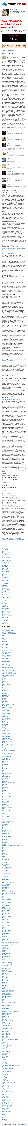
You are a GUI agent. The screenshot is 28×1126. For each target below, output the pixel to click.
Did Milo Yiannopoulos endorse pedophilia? (16, 187)
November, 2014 (6, 594)
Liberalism (4, 904)
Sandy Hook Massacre (7, 1027)
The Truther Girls (6, 1070)
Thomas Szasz (6, 1073)
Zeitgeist (4, 1119)
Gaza (3, 813)
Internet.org (5, 847)
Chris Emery (5, 729)
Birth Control (5, 696)
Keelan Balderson (6, 884)
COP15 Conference (7, 744)
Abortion (4, 635)
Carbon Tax (5, 712)
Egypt (3, 775)
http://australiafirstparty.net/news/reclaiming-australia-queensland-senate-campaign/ (13, 252)
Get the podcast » (20, 12)
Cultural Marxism (6, 756)
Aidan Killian (5, 644)
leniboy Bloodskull (11, 143)
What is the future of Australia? (15, 497)
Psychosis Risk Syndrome (8, 1002)
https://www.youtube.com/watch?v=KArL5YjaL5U (12, 399)
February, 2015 (6, 589)
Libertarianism (5, 905)
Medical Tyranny (6, 922)
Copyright (4, 746)
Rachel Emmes (6, 1005)
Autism (4, 676)
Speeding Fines (6, 1047)
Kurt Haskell (5, 895)
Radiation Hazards (6, 1008)
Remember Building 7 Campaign (10, 1011)
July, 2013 (4, 619)
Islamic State (5, 855)
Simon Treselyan (6, 1037)
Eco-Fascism (5, 772)
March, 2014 (5, 606)
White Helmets (5, 1108)
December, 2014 (6, 593)
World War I (5, 1114)
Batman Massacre (6, 684)
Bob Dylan (4, 703)
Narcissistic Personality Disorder (10, 942)
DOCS (3, 767)
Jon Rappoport (6, 873)
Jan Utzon (4, 862)
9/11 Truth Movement (7, 632)
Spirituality (4, 1048)
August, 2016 (5, 562)
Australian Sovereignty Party (9, 673)
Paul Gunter (5, 973)
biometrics (4, 693)
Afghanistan (5, 641)
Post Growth (5, 997)
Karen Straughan (6, 881)
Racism (4, 1007)
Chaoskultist (10, 132)
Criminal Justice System (8, 753)
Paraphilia (4, 970)
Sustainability (5, 1054)
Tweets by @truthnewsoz (8, 50)
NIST (3, 951)
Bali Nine (4, 681)
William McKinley (6, 1111)
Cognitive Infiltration (7, 741)
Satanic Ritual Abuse (7, 1028)
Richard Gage (5, 1014)
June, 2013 (5, 620)
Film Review (5, 792)
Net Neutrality (5, 947)
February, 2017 (6, 553)
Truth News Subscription (8, 1087)
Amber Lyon (5, 653)
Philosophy (5, 988)
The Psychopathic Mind (8, 1068)
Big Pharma (5, 689)
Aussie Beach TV (6, 666)
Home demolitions (6, 836)
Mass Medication (6, 916)
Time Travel (5, 1074)
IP (2, 848)
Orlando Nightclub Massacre (9, 967)
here (24, 31)
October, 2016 (5, 559)
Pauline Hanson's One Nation (9, 974)
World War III (5, 1116)
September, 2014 (6, 597)
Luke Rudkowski (6, 910)
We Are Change (6, 1103)
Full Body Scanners (7, 807)
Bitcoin (4, 698)
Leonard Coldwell (6, 902)
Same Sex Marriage (7, 1025)
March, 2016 (5, 569)
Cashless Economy (7, 713)
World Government (7, 1113)
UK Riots (4, 1090)
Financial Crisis (6, 793)
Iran (3, 850)
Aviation (4, 678)
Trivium (4, 1084)
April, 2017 (5, 550)
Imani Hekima (5, 842)
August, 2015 (5, 580)
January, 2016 (5, 573)
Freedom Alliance (6, 805)
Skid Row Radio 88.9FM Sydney (10, 1039)
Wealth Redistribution (7, 1105)
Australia (4, 669)
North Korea (5, 954)
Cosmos (4, 747)
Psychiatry (4, 999)
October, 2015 (5, 577)
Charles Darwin (6, 719)
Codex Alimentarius (7, 739)
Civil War (4, 735)
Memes (4, 924)
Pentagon (4, 979)
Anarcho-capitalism (7, 655)
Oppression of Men (7, 965)
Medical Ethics (5, 921)
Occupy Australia (6, 961)
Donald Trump (5, 769)
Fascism (4, 789)
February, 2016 (6, 571)
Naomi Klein (5, 939)
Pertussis (4, 982)
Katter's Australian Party (8, 882)
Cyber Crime (5, 758)
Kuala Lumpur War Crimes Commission (12, 891)
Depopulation (5, 764)
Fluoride (4, 799)
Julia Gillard (5, 876)
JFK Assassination (6, 867)
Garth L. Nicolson (6, 810)
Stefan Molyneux (6, 1051)
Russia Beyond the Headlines (9, 1021)
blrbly (8, 152)
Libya (3, 907)
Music (3, 935)
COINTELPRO (5, 742)
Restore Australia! (12, 297)
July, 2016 (4, 563)
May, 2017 (4, 548)
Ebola (3, 770)
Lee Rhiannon (5, 898)
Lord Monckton (6, 908)
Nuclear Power (6, 958)
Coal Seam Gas (6, 738)
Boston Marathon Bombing (8, 704)
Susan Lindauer (6, 1053)
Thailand (4, 1064)
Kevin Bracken (5, 885)
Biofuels (4, 692)
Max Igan (4, 918)
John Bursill (5, 870)
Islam (3, 853)
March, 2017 (5, 551)
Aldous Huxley (5, 647)
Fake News (5, 785)
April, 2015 (5, 586)
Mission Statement (6, 933)
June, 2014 (5, 602)
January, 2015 (5, 591)
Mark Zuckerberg (6, 915)
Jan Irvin (4, 861)
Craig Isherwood (6, 749)
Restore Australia (6, 1013)
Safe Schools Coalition (7, 1024)
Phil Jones (4, 985)
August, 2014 (5, 599)
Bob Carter (5, 701)
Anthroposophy (6, 661)
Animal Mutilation (6, 656)
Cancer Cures (5, 710)
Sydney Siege (5, 1056)
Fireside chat (5, 795)
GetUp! (4, 819)
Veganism (4, 1099)
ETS (3, 779)
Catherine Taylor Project (8, 715)
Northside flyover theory (8, 956)
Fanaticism (5, 787)
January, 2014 (5, 609)
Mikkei (8, 184)
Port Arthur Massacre (7, 996)
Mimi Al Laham (6, 931)
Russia (4, 1019)
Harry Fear (5, 830)
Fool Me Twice (5, 801)
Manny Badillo (5, 913)
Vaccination (5, 1097)
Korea (3, 890)
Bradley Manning (6, 706)
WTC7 (3, 1117)
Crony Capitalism (6, 755)
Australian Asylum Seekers (8, 670)
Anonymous (5, 658)
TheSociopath (10, 171)
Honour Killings (6, 838)
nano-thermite (5, 938)
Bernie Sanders (6, 686)
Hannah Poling (6, 829)
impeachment (5, 844)
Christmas (4, 732)
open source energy (7, 964)
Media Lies (5, 919)
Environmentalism (6, 776)
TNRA (3, 1076)
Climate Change (6, 736)
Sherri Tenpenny (6, 1033)
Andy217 (9, 178)
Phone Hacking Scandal (8, 990)
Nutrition (4, 959)
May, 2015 (4, 585)
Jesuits (4, 865)
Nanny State (5, 936)
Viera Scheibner (6, 1100)
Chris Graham (5, 730)
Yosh (8, 164)
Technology (5, 1062)
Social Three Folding (7, 1045)
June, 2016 (5, 565)
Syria (3, 1057)
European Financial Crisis (8, 782)
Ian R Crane (5, 841)
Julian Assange (6, 878)
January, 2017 (5, 554)
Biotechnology (5, 695)
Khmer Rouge (5, 888)
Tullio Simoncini (6, 1088)
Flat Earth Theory (6, 796)
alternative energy (6, 652)
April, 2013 (5, 623)
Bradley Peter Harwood (12, 56)
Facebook (4, 784)
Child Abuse (5, 726)
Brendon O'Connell (7, 707)
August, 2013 (5, 617)
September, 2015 (6, 579)
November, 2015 (6, 576)
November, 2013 (6, 613)
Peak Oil (4, 976)
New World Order (6, 948)
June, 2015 (5, 583)
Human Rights (5, 839)
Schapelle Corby (6, 1030)
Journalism (5, 875)
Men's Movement (6, 925)
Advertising (5, 638)
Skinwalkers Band (6, 1041)
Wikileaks (4, 1110)
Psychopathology (6, 1001)
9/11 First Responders (7, 630)
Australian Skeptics (7, 672)
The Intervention (6, 1067)
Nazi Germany (5, 945)
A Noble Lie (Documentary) (9, 633)
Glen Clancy (5, 824)
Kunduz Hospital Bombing (8, 893)
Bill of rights (5, 690)
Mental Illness (5, 927)
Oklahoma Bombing (7, 962)
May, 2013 (4, 622)
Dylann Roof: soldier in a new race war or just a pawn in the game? (13, 257)
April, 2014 (5, 605)
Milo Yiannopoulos (6, 930)
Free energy (5, 804)
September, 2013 (6, 616)
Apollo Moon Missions (7, 664)
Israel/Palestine (6, 859)
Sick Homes (5, 1036)
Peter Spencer (5, 984)
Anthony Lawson (6, 660)
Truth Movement (6, 1085)
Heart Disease (5, 833)
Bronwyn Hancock (6, 709)
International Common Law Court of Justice (13, 845)
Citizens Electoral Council (8, 733)
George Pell (5, 815)
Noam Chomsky (6, 953)
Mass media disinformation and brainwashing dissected (15, 174)
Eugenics (4, 781)
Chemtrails (5, 724)
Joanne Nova (5, 868)
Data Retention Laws (7, 759)
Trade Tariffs (5, 1080)
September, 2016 (6, 560)
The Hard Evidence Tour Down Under (11, 1065)
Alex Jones (5, 649)
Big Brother (5, 687)
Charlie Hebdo (5, 721)
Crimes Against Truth (7, 752)
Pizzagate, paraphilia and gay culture (15, 140)
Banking (4, 683)
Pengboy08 (9, 137)
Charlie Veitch (5, 723)
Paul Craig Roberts (7, 971)
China (3, 727)
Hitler (3, 835)
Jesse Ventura (5, 864)
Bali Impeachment (6, 679)
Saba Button (5, 1022)
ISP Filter (4, 856)
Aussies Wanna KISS (7, 667)
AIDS (3, 646)
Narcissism (5, 941)
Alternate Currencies (7, 650)
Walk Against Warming (7, 1102)
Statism (4, 1050)
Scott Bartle (5, 1031)
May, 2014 (4, 603)
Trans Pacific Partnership (8, 1082)
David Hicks (5, 761)
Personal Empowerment (8, 981)
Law (3, 896)
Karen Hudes (5, 879)
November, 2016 (6, 557)
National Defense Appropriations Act (11, 944)
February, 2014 (6, 608)
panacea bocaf (6, 968)
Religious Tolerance (7, 1010)
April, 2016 (5, 568)
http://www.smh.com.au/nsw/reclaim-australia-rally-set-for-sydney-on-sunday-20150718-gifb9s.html (13, 249)
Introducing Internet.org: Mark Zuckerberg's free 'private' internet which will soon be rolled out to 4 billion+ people (13, 539)
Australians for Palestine (8, 675)
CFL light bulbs (6, 718)
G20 (3, 809)
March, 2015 (5, 588)
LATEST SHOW (13, 9)
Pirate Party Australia (7, 991)
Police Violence (6, 993)
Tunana (8, 158)
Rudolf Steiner (5, 1016)
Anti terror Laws (6, 663)
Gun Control (5, 827)
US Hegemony (5, 1096)
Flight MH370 (5, 798)
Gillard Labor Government (8, 821)
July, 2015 (4, 582)
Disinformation (5, 766)
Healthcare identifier (7, 832)
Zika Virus (4, 1120)
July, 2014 (4, 600)
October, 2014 (5, 596)
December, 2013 (6, 611)
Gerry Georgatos (6, 818)
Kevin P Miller (5, 887)
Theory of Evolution (7, 1071)
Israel (3, 858)
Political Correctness (7, 994)
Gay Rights (5, 812)
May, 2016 (4, 566)
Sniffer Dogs (5, 1044)
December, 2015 (6, 574)
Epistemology (5, 778)
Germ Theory (5, 816)
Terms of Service (21, 1124)
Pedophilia (4, 978)
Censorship (5, 716)
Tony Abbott (5, 1077)
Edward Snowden (6, 773)
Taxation (4, 1060)
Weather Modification (7, 1107)
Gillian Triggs (5, 822)
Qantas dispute (6, 1004)
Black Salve (5, 699)
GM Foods (5, 825)
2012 (3, 629)
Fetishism (4, 790)
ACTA (3, 636)
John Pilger (5, 872)
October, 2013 (5, 614)
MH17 (3, 928)
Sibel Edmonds (6, 1034)
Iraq (3, 852)
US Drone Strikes (6, 1094)
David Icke (4, 762)
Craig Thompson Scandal (8, 750)
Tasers (4, 1059)
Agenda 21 (5, 643)
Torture (4, 1079)
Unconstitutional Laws (7, 1091)
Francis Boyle (5, 802)
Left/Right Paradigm (7, 899)
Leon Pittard (5, 901)
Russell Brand (5, 1017)
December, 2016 (6, 556)
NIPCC (4, 950)
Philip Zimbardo (6, 987)
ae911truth (5, 640)
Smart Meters (5, 1042)
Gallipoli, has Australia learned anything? (15, 155)
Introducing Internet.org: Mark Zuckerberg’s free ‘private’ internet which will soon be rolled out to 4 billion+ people (13, 148)
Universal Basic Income (8, 1093)
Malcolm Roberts (6, 911)
